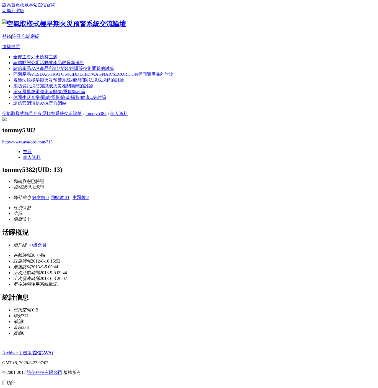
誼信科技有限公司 (44, 372)
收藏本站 (29, 4)
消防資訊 (53, 85)
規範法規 (68, 80)
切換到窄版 (13, 10)
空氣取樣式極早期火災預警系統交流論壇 (42, 113)
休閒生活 (59, 97)
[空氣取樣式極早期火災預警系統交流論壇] (64, 23)
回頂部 (8, 382)
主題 (27, 151)
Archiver (10, 352)
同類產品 (93, 74)
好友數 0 (40, 197)
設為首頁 (11, 4)
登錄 (6, 36)
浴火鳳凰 (49, 91)
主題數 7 (81, 197)
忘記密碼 (30, 36)
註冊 (16, 36)
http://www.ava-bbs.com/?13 (27, 142)
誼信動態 (48, 62)
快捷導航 (11, 46)
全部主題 (35, 56)
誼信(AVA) (43, 352)
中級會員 (37, 245)
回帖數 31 (60, 197)
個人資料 (119, 113)
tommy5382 (96, 113)
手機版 (25, 352)
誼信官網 (46, 4)
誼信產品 (63, 68)
